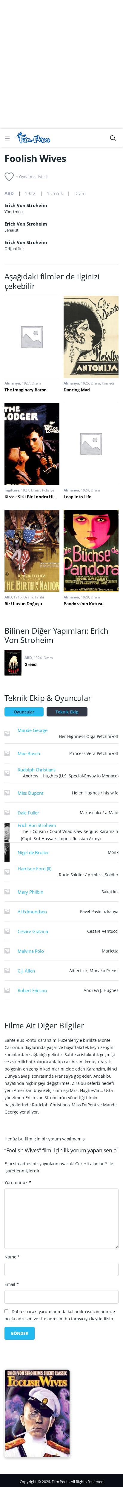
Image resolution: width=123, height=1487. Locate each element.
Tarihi (39, 597)
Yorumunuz (17, 1182)
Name (12, 1257)
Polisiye (48, 490)
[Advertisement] (61, 64)
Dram (80, 193)
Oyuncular (24, 712)
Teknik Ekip (67, 712)
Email (11, 1284)
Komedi (108, 383)
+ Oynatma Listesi (31, 176)
